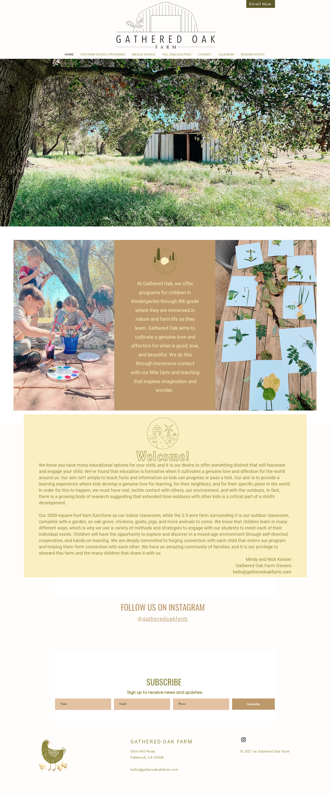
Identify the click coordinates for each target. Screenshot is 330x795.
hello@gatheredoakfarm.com (262, 572)
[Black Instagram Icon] (243, 740)
